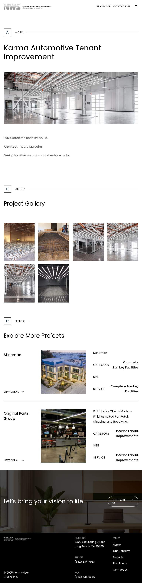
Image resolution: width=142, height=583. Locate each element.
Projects (118, 557)
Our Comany (121, 551)
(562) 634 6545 (85, 577)
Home (117, 545)
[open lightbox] (19, 242)
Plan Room (120, 563)
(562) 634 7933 (85, 562)
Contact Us (120, 570)
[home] (27, 6)
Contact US (118, 501)
